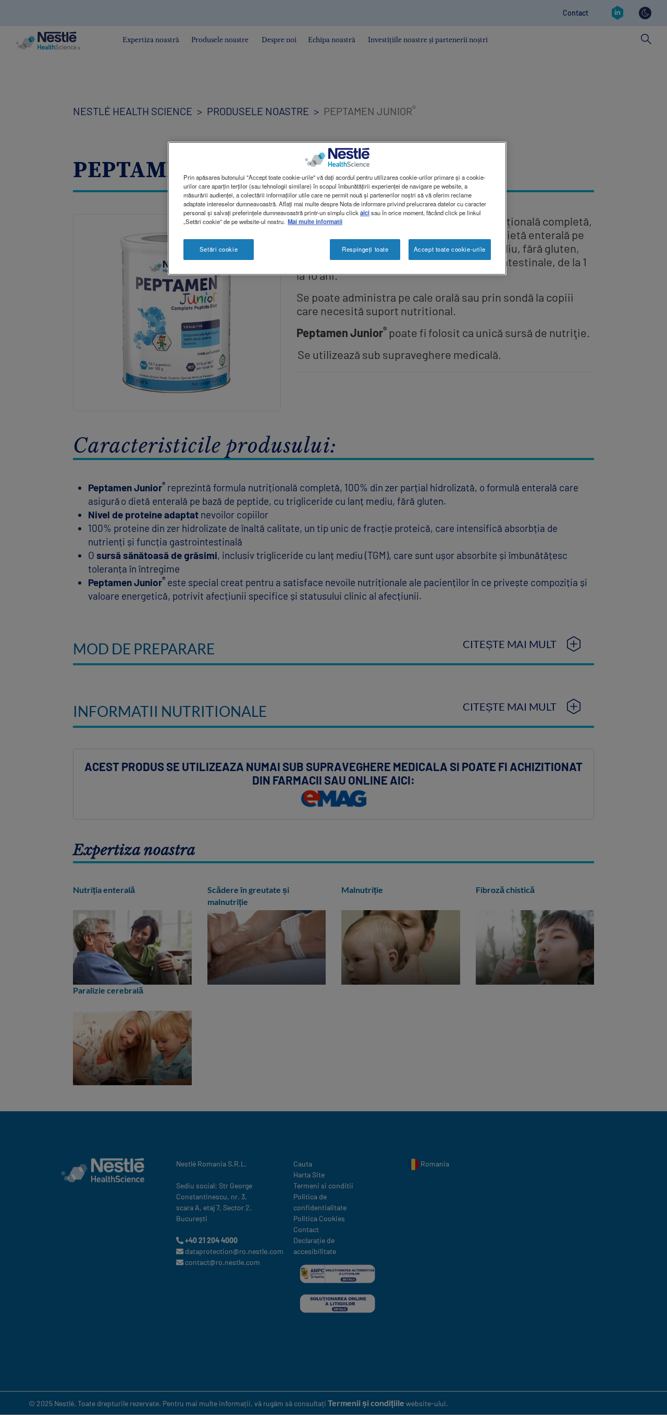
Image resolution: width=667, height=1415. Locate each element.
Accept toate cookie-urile (450, 249)
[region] (337, 208)
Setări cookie (219, 249)
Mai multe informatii (315, 221)
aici (364, 212)
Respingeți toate (365, 249)
